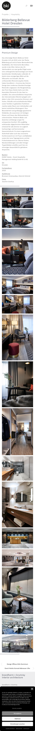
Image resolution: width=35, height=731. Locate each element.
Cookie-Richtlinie (10, 728)
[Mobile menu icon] (31, 5)
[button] (32, 689)
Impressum (26, 728)
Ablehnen (18, 719)
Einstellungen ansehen (17, 724)
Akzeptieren (17, 713)
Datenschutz (19, 728)
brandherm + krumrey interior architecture (13, 676)
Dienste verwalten (17, 708)
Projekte (5, 14)
